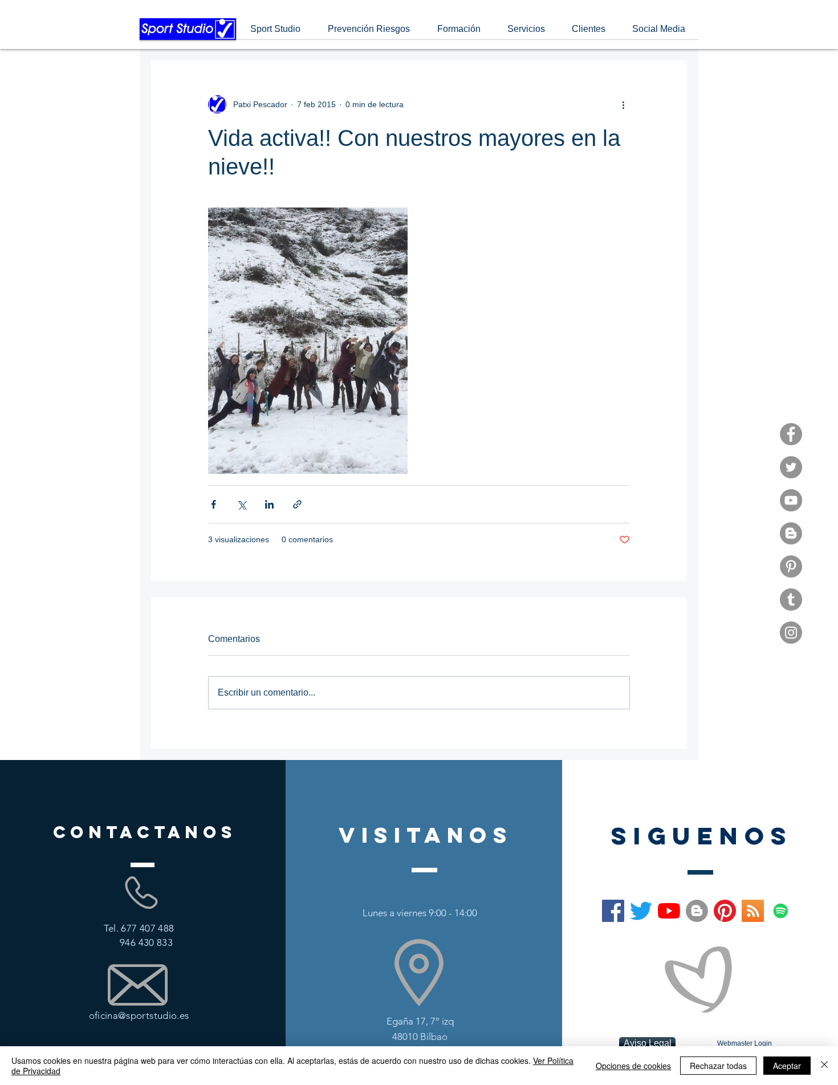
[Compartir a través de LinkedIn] (269, 504)
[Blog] (791, 533)
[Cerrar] (824, 1065)
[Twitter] (791, 467)
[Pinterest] (791, 566)
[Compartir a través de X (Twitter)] (241, 504)
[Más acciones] (623, 104)
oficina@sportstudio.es (139, 1015)
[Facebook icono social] (613, 911)
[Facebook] (791, 434)
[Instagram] (791, 632)
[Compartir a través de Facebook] (213, 504)
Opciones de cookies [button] (633, 1065)
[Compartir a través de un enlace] (297, 504)
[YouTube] (791, 500)
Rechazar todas (718, 1065)
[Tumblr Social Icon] (791, 599)
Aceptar (787, 1065)
